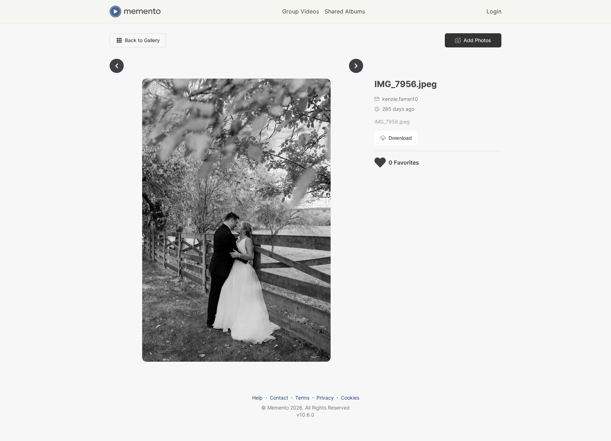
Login (494, 11)
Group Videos (300, 11)
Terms (302, 398)
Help (257, 398)
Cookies (350, 398)
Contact (279, 398)
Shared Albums (345, 11)
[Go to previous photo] (117, 66)
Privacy (325, 398)
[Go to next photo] (356, 66)
